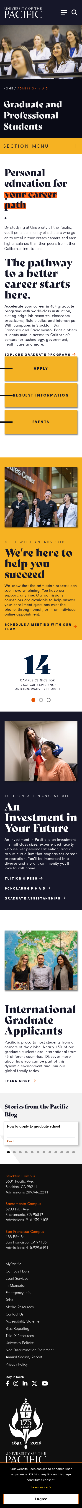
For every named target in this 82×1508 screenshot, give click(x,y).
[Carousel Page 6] (38, 1152)
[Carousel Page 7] (44, 1152)
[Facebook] (9, 1384)
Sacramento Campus (23, 1203)
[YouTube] (46, 1384)
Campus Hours (17, 1271)
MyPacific (13, 1264)
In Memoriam (16, 1285)
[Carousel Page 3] (49, 700)
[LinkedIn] (27, 1384)
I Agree (41, 1499)
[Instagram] (17, 1384)
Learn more (39, 1487)
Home (8, 88)
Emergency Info (18, 1293)
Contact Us (14, 1314)
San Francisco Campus (25, 1231)
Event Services (17, 1278)
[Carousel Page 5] (32, 1152)
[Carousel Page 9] (55, 1152)
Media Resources (20, 1307)
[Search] (74, 12)
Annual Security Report (24, 1357)
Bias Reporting (17, 1328)
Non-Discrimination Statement (30, 1350)
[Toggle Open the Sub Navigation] (62, 12)
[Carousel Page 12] (73, 1152)
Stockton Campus (20, 1176)
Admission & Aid (33, 88)
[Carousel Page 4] (26, 1152)
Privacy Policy (17, 1364)
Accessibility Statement (24, 1321)
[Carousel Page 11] (67, 1152)
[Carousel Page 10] (61, 1152)
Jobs (9, 1300)
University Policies (20, 1343)
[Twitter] (36, 1384)
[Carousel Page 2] (41, 700)
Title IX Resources (20, 1336)
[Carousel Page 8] (50, 1152)
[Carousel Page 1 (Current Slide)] (33, 700)
